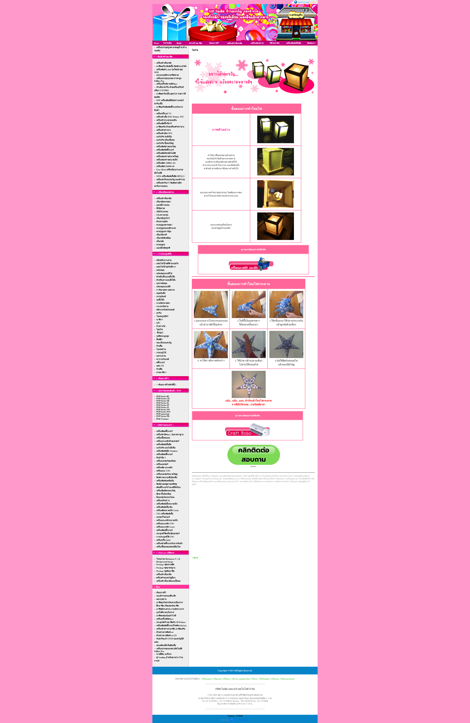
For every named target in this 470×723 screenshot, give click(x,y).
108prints (217, 679)
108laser (226, 679)
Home (156, 43)
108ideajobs (206, 679)
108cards (275, 679)
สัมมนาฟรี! (214, 43)
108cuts (234, 679)
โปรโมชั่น (167, 43)
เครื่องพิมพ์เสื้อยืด (293, 43)
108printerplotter (287, 679)
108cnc (254, 679)
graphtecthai (244, 679)
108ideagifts (264, 679)
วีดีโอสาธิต (274, 43)
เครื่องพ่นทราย (257, 43)
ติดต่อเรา (311, 43)
